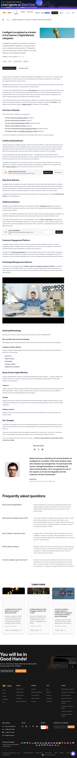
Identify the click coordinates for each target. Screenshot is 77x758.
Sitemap (62, 752)
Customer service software (68, 692)
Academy (48, 695)
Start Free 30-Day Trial (9, 68)
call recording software (21, 118)
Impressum (34, 701)
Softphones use (44, 206)
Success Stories (35, 695)
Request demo (48, 172)
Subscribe (59, 232)
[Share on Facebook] (34, 449)
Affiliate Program (35, 698)
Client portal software (66, 711)
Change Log (19, 698)
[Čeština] (27, 743)
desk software (33, 90)
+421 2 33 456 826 (10, 726)
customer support (10, 166)
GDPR (55, 752)
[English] (38, 743)
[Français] (49, 743)
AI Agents (16, 12)
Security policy (39, 752)
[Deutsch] (32, 743)
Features (4, 696)
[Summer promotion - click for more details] (38, 4)
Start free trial (58, 172)
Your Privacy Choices (50, 754)
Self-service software (66, 698)
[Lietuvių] (62, 743)
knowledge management (26, 131)
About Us (33, 689)
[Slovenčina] (45, 745)
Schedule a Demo (23, 68)
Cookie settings (70, 752)
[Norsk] (70, 743)
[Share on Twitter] (38, 449)
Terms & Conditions (28, 752)
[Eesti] (43, 743)
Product (23, 12)
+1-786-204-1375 (9, 732)
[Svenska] (50, 745)
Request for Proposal (21, 701)
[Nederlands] (68, 743)
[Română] (39, 745)
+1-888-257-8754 (10, 729)
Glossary (48, 692)
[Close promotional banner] (74, 2)
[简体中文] (58, 745)
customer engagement (25, 128)
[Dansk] (30, 743)
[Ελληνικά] (35, 743)
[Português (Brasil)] (37, 745)
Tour (3, 702)
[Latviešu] (65, 743)
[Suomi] (46, 743)
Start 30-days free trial (7, 671)
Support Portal (19, 689)
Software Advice (26, 104)
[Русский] (42, 745)
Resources (30, 12)
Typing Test (49, 701)
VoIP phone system (66, 695)
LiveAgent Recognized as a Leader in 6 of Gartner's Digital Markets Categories (32, 19)
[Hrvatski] (51, 743)
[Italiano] (57, 743)
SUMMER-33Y (23, 7)
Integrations (5, 699)
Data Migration (20, 692)
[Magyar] (54, 743)
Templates (48, 698)
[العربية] (22, 743)
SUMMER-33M (9, 7)
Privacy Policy (48, 752)
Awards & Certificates (36, 692)
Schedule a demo (20, 671)
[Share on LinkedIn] (42, 449)
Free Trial (54, 12)
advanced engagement (18, 252)
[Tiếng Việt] (55, 745)
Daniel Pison (21, 56)
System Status (19, 695)
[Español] (41, 743)
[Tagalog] (53, 745)
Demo (61, 12)
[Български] (24, 743)
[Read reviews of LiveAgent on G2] (44, 727)
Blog (8, 19)
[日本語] (60, 743)
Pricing (4, 693)
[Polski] (73, 743)
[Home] (3, 19)
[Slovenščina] (47, 745)
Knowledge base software (67, 689)
